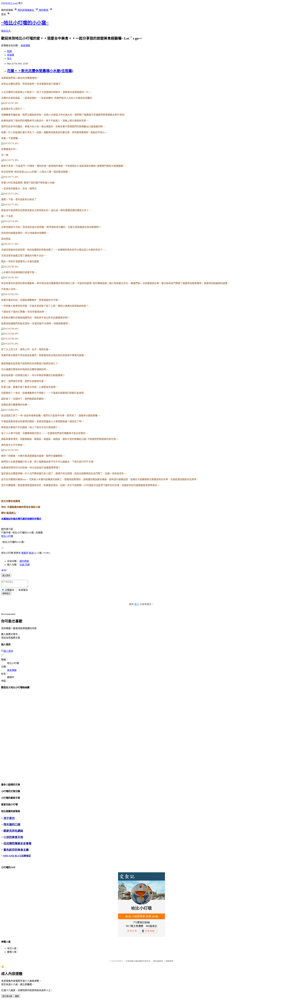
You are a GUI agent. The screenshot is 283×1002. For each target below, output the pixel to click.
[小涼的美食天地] (1, 861)
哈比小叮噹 (7, 536)
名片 (9, 58)
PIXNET (119, 961)
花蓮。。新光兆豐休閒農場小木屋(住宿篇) (40, 71)
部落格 (10, 55)
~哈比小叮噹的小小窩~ (25, 22)
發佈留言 (6, 593)
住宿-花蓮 (24, 564)
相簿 (9, 51)
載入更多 (6, 575)
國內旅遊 (24, 561)
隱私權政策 (158, 961)
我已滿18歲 (7, 996)
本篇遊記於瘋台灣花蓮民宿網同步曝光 (21, 519)
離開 (17, 996)
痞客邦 (24, 553)
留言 (31, 553)
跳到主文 (6, 31)
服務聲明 (169, 961)
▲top (3, 570)
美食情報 (25, 45)
